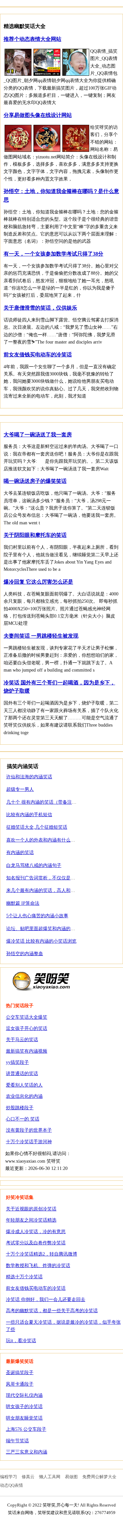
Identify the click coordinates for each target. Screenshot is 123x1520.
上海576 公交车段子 (26, 1429)
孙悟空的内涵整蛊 (24, 953)
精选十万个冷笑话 (24, 1276)
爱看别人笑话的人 (24, 1085)
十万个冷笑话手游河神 (29, 1141)
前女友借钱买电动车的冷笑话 (38, 354)
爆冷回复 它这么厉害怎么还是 (38, 582)
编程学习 (8, 1476)
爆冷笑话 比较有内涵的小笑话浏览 (41, 941)
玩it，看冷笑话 (21, 1340)
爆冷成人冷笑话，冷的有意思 (36, 1231)
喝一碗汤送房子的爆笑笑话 (35, 481)
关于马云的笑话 (22, 1039)
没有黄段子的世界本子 (29, 1130)
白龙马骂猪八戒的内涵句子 (33, 865)
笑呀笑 (41, 981)
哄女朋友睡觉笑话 (24, 1418)
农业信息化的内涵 (24, 1096)
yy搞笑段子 (17, 1062)
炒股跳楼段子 (19, 1107)
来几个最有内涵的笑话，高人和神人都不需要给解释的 (61, 890)
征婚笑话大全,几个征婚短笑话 (36, 827)
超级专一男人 (20, 789)
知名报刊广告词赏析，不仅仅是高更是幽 (47, 877)
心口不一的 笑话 (22, 1119)
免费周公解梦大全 (99, 1476)
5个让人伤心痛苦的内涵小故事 (37, 915)
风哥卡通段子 (19, 1384)
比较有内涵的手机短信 (29, 814)
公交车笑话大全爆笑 (26, 1017)
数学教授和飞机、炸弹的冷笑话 (38, 1265)
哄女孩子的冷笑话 (24, 1406)
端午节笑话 (17, 1440)
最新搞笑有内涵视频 (26, 1051)
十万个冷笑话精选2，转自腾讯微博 (41, 1254)
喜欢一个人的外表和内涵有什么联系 (43, 840)
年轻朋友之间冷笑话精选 (31, 1220)
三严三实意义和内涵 (26, 1452)
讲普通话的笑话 (22, 1073)
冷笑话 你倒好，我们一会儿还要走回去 (45, 1299)
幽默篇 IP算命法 (22, 903)
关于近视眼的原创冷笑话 (31, 1208)
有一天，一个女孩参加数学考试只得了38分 (53, 254)
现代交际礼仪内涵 (24, 1395)
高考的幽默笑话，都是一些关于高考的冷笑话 (52, 1310)
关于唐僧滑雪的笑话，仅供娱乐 (40, 308)
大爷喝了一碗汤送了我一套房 (38, 434)
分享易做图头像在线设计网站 (38, 115)
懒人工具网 (49, 1476)
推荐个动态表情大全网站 (32, 39)
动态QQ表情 (11, 1485)
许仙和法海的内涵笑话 (29, 776)
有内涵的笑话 (20, 852)
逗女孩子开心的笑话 (26, 1028)
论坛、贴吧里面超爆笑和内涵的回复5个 (46, 928)
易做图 (71, 1476)
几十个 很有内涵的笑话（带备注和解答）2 (49, 802)
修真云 (28, 1476)
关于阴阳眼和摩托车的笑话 (35, 535)
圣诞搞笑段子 (19, 1372)
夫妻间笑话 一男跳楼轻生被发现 (41, 636)
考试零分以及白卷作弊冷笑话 (36, 1242)
